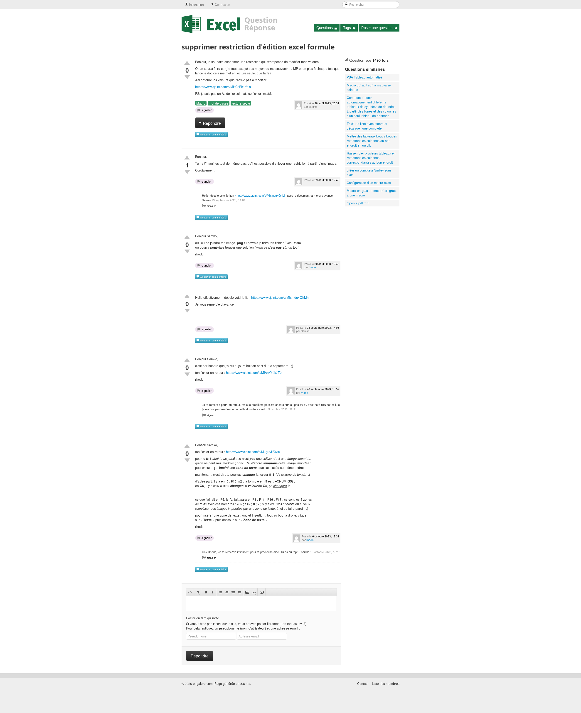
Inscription (196, 4)
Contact (362, 683)
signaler (207, 110)
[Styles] (198, 592)
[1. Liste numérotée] (227, 592)
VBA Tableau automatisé (364, 77)
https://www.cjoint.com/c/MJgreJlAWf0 (253, 451)
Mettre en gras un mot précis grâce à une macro (372, 192)
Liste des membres (385, 683)
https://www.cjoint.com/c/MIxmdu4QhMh (260, 196)
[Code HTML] (190, 592)
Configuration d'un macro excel (369, 182)
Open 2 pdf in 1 (358, 203)
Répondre (211, 123)
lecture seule (241, 103)
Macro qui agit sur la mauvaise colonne (369, 87)
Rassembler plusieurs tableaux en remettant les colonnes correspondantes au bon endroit (371, 157)
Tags (347, 28)
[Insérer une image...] (247, 592)
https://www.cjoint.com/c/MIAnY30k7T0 (254, 372)
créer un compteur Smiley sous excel (369, 172)
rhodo (312, 267)
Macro (200, 103)
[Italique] (212, 592)
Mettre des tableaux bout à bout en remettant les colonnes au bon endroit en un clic (372, 140)
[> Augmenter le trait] (239, 592)
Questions (325, 28)
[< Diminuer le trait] (233, 592)
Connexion (222, 4)
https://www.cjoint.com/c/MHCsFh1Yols (223, 86)
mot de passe (218, 103)
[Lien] (254, 592)
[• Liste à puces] (220, 592)
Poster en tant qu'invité (202, 618)
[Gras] (206, 592)
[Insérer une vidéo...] (261, 592)
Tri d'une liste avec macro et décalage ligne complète (367, 125)
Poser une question (377, 28)
